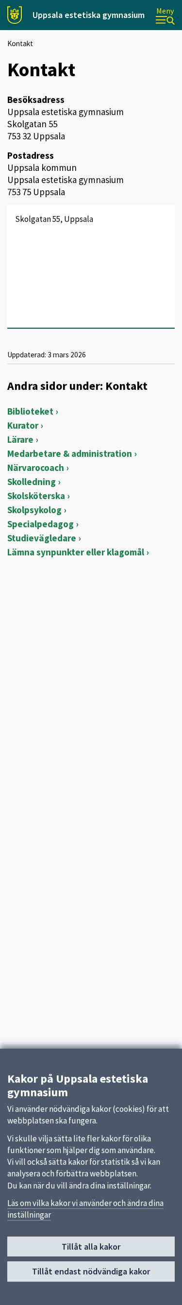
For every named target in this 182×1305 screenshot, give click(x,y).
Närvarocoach (35, 467)
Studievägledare (41, 538)
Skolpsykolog (34, 510)
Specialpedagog (40, 524)
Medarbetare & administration (69, 453)
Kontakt (20, 43)
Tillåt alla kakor (91, 1246)
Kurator (22, 425)
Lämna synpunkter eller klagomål (75, 552)
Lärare (20, 439)
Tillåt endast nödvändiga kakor (91, 1271)
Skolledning (31, 481)
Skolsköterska (36, 496)
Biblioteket (30, 411)
